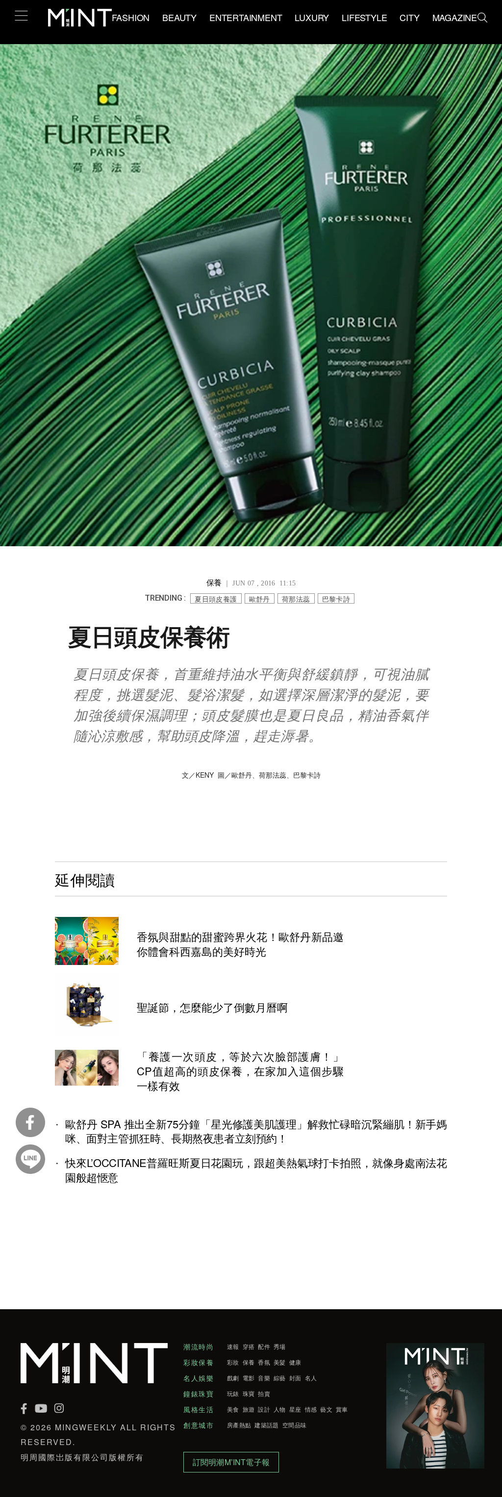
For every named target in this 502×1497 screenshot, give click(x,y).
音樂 (264, 1378)
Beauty (179, 17)
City (409, 17)
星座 (295, 1409)
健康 (295, 1362)
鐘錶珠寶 (198, 1393)
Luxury (312, 17)
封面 (295, 1378)
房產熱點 (239, 1425)
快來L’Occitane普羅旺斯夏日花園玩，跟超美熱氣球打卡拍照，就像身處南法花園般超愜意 (256, 1170)
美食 (233, 1409)
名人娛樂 (198, 1377)
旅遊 (249, 1409)
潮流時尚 (198, 1346)
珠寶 (249, 1393)
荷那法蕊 (296, 599)
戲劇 (233, 1378)
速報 (233, 1346)
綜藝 (280, 1378)
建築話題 (266, 1425)
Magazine (454, 17)
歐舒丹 (259, 599)
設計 (264, 1409)
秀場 (280, 1346)
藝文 (326, 1409)
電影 (249, 1378)
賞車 (342, 1409)
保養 (249, 1362)
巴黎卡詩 (336, 599)
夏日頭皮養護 (216, 599)
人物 (280, 1409)
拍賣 (264, 1393)
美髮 (280, 1362)
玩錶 (233, 1393)
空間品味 (294, 1425)
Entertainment (245, 17)
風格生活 (198, 1409)
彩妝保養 (198, 1362)
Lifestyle (364, 17)
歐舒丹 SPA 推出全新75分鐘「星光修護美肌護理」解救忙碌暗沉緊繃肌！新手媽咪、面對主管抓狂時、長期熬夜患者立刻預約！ (256, 1131)
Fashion (131, 17)
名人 (311, 1378)
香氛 (264, 1362)
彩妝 (233, 1362)
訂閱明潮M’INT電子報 (231, 1462)
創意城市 (198, 1424)
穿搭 (249, 1346)
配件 (264, 1346)
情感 (311, 1409)
